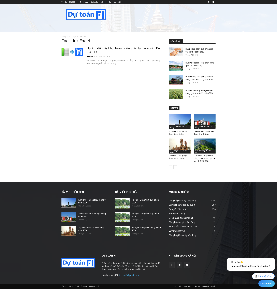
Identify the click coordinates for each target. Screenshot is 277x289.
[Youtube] (213, 2)
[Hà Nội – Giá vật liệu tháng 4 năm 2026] (122, 231)
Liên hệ (103, 2)
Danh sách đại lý (115, 2)
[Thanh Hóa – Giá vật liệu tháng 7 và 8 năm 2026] (205, 121)
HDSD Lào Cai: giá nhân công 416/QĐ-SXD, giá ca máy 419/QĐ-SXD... (204, 158)
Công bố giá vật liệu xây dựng (178, 127)
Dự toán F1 (91, 56)
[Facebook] (204, 2)
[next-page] (175, 167)
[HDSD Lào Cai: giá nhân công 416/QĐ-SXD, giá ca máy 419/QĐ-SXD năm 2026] (205, 146)
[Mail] (208, 2)
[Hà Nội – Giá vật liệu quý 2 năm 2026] (122, 203)
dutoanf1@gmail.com (129, 275)
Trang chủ (84, 2)
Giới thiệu (94, 2)
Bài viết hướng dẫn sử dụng (203, 151)
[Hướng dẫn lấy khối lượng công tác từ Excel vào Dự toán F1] (72, 52)
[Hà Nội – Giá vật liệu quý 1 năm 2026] (122, 217)
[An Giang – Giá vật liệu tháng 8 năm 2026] (180, 121)
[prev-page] (170, 167)
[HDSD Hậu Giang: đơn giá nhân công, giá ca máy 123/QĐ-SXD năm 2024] (176, 94)
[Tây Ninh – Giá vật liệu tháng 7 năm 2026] (180, 146)
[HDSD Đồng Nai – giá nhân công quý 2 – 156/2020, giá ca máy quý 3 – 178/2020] (176, 66)
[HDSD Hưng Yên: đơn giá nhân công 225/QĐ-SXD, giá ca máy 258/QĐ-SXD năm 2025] (176, 80)
